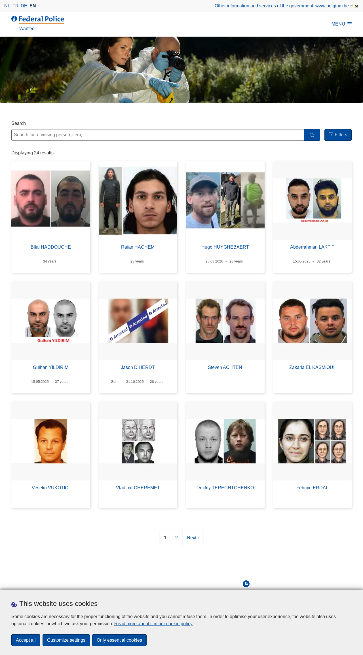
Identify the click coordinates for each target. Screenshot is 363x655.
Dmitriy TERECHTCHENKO (225, 487)
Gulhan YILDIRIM (50, 367)
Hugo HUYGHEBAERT (225, 247)
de (24, 5)
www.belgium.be (332, 5)
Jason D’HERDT (138, 367)
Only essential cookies (119, 640)
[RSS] (246, 583)
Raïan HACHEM (138, 247)
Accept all (26, 640)
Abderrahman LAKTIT (312, 247)
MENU (338, 24)
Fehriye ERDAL (312, 487)
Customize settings (66, 640)
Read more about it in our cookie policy (153, 623)
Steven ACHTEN (225, 367)
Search (18, 123)
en (32, 5)
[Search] (312, 135)
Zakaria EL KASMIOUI (312, 367)
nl (7, 5)
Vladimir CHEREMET (138, 487)
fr (15, 5)
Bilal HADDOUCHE (51, 247)
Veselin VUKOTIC (50, 487)
